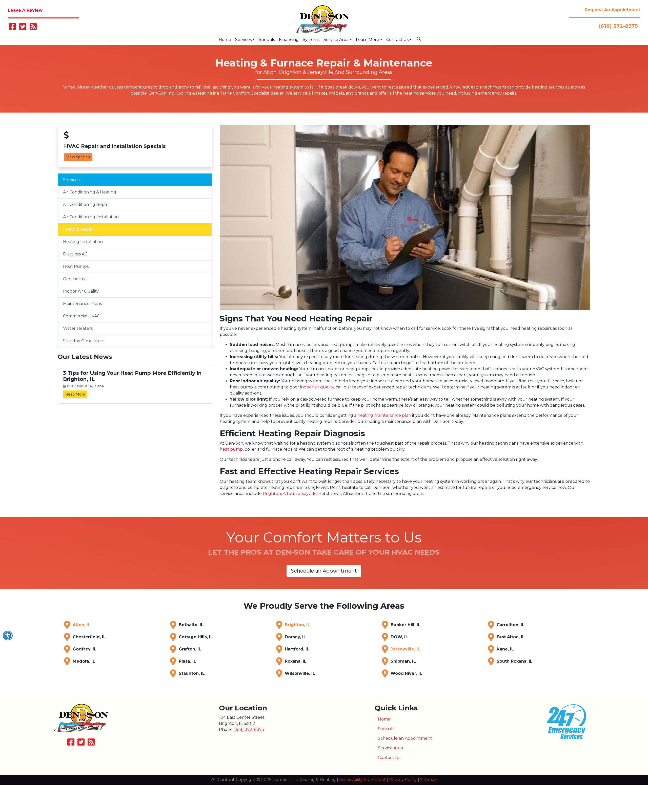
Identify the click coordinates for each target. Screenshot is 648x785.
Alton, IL (81, 624)
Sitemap (428, 779)
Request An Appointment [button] (612, 9)
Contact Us (389, 757)
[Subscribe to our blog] (33, 28)
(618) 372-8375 (618, 26)
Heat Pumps (76, 266)
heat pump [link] (231, 449)
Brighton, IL (297, 624)
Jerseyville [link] (306, 493)
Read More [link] (75, 394)
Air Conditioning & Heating (89, 192)
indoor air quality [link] (317, 387)
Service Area (390, 748)
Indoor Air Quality (81, 291)
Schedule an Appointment (405, 738)
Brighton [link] (272, 493)
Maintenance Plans (82, 303)
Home (384, 719)
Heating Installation (83, 241)
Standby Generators (83, 340)
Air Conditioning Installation (91, 216)
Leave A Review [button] (25, 10)
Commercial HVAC (81, 316)
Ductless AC (75, 254)
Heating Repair (78, 229)
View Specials (78, 157)
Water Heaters (78, 328)
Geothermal (75, 278)
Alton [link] (288, 493)
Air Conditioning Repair (86, 204)
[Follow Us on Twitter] (22, 28)
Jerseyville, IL (405, 649)
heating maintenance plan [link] (384, 415)
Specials (386, 728)
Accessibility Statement (362, 779)
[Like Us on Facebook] (12, 28)
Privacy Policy (403, 779)
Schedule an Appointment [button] (324, 571)
